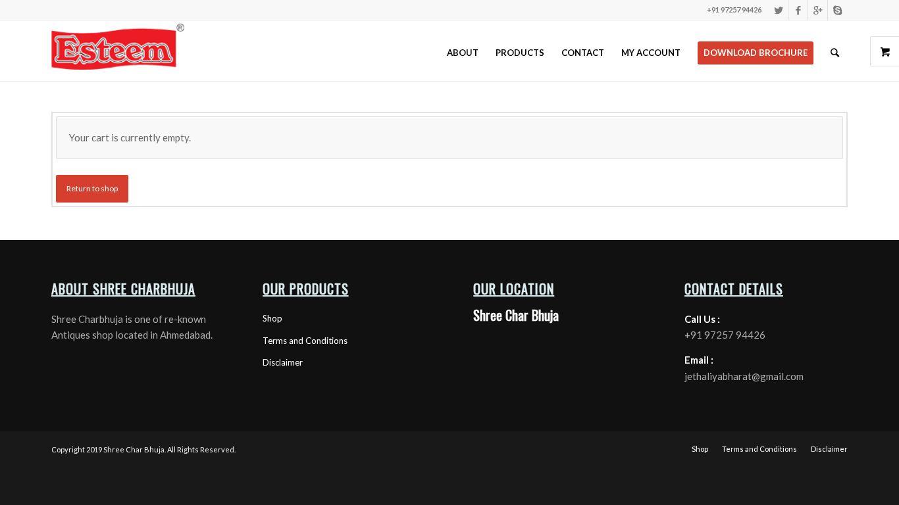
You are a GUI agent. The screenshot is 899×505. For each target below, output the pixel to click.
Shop (272, 318)
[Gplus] (817, 10)
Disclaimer (283, 362)
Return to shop (92, 188)
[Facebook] (798, 10)
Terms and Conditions (305, 340)
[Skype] (838, 10)
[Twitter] (778, 10)
